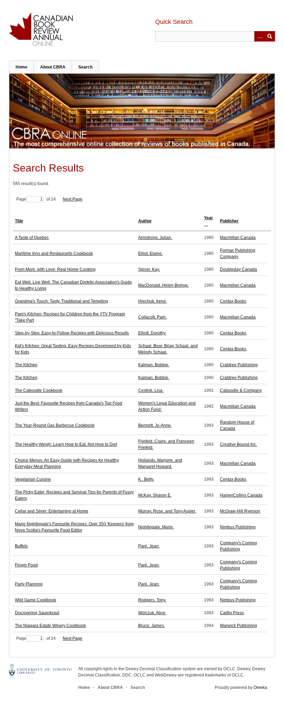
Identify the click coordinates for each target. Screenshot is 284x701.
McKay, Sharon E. (154, 495)
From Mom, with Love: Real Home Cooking (55, 269)
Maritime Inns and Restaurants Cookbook (54, 253)
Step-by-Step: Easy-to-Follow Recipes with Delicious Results (72, 333)
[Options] (259, 36)
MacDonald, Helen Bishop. (163, 285)
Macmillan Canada (238, 237)
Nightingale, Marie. (156, 527)
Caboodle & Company (241, 390)
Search (85, 67)
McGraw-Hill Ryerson (240, 511)
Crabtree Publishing (239, 364)
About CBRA (52, 67)
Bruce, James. (151, 625)
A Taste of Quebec (32, 237)
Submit (270, 36)
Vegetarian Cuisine (33, 479)
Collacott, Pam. (152, 317)
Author (145, 221)
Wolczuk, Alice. (152, 612)
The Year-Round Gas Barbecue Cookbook (55, 425)
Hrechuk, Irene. (152, 301)
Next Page (72, 199)
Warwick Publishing (238, 625)
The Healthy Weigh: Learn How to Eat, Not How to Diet (66, 444)
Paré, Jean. (149, 546)
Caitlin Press (232, 612)
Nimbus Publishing (238, 527)
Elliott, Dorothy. (152, 333)
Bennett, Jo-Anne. (155, 425)
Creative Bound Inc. (238, 444)
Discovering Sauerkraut (37, 612)
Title (19, 221)
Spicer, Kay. (149, 269)
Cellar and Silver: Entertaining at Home (51, 511)
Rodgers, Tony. (152, 600)
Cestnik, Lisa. (150, 390)
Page (21, 199)
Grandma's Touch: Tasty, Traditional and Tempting (61, 301)
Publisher (229, 221)
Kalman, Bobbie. (153, 364)
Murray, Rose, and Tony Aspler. (167, 511)
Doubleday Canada (238, 269)
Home (21, 67)
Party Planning (29, 584)
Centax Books (233, 301)
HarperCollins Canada (241, 495)
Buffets (21, 546)
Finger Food (26, 565)
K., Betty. (146, 479)
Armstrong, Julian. (155, 237)
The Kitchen (26, 364)
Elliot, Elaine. (150, 253)
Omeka (260, 687)
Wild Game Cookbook (35, 600)
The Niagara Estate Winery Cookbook (50, 625)
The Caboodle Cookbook (38, 390)
